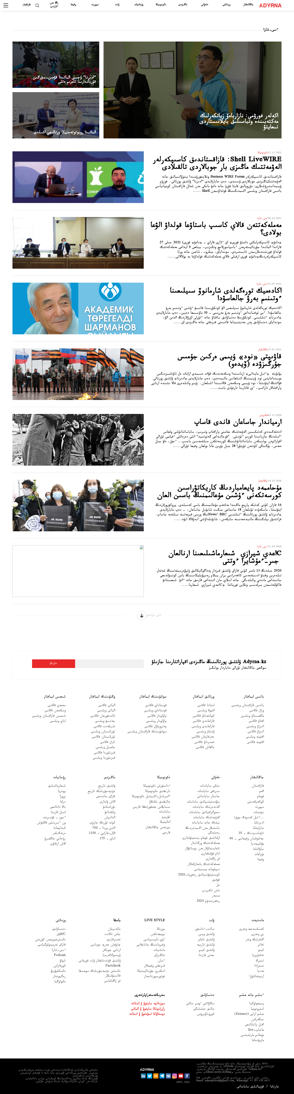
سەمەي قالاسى (57, 706)
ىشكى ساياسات (210, 786)
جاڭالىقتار (248, 5)
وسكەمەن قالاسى (55, 711)
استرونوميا (257, 1009)
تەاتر (261, 945)
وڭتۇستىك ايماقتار (102, 697)
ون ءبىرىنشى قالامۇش (51, 823)
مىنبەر (216, 896)
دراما (63, 802)
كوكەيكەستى (255, 802)
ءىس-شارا (59, 950)
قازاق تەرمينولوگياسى (51, 945)
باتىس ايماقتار (254, 697)
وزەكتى (226, 5)
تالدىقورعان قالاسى (102, 716)
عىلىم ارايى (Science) (249, 1014)
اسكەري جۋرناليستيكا (151, 971)
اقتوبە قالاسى (255, 743)
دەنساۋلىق (59, 929)
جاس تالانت (113, 935)
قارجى (166, 833)
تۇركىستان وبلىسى (103, 732)
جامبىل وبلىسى (105, 748)
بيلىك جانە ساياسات (206, 823)
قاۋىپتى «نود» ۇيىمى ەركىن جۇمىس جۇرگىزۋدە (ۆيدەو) (230, 361)
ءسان (161, 961)
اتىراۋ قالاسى (256, 732)
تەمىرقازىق (114, 940)
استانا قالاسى (205, 706)
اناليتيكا (165, 822)
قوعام (260, 797)
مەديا (260, 971)
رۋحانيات (139, 5)
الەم (261, 792)
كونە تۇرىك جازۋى (102, 823)
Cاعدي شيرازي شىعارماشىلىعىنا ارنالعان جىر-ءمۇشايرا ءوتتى (225, 558)
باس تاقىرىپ (211, 891)
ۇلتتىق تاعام (206, 940)
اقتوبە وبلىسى (255, 737)
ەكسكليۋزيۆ (58, 971)
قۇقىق (216, 880)
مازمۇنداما (258, 1041)
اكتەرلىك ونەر (255, 940)
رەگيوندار (59, 977)
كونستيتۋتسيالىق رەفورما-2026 (199, 875)
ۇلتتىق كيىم (206, 950)
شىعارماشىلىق (57, 786)
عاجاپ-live (256, 1030)
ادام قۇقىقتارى (210, 854)
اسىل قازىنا (58, 813)
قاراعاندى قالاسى (203, 721)
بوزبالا (161, 929)
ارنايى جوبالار (112, 950)
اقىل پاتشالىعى (254, 1025)
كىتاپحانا (60, 828)
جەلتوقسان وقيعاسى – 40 (246, 839)
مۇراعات (259, 855)
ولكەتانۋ (110, 813)
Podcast (60, 956)
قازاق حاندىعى (105, 797)
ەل (218, 885)
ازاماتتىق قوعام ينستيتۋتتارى (201, 838)
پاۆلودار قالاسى (157, 716)
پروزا (63, 797)
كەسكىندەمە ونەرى (251, 929)
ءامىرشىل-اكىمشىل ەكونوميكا (151, 797)
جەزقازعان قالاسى (203, 737)
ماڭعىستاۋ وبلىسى (252, 716)
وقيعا (73, 5)
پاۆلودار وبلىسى (156, 721)
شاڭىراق (159, 956)
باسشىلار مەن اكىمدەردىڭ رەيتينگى (202, 830)
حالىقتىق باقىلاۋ (159, 802)
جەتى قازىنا (206, 956)
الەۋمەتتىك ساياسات (206, 818)
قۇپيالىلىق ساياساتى (250, 1087)
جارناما (274, 1087)
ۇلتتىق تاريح (106, 786)
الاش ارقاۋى (58, 844)
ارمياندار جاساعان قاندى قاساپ (238, 423)
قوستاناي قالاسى (156, 706)
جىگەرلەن (257, 1020)
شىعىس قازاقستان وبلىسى (49, 716)
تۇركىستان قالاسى (103, 737)
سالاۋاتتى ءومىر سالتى (200, 1004)
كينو (261, 950)
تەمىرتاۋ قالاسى (204, 743)
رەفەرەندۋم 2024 (208, 901)
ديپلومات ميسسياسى (207, 870)
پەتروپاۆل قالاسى (155, 727)
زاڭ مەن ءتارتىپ (54, 5)
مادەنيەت (258, 920)
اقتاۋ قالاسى (256, 721)
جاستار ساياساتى (208, 797)
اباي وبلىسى (58, 721)
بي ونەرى (257, 935)
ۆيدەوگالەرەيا (111, 956)
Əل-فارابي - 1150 (102, 834)
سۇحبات (259, 813)
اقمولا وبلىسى (205, 711)
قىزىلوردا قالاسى (104, 753)
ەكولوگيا (60, 982)
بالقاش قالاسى (205, 748)
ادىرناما (259, 823)
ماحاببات (159, 950)
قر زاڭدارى (213, 859)
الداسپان (109, 818)
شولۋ (63, 961)
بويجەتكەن (157, 935)
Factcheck (113, 966)
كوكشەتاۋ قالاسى (203, 716)
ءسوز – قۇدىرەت (54, 818)
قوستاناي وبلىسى (155, 711)
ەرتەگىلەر (59, 834)
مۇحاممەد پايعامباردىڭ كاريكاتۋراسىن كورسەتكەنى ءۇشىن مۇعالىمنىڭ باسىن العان (219, 493)
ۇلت (117, 5)
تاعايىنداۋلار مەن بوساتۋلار (202, 849)
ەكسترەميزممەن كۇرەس (50, 940)
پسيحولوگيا (256, 1004)
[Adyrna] (271, 5)
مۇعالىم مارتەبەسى (252, 1036)
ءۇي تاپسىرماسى (154, 940)
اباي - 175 (107, 839)
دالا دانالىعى (58, 807)
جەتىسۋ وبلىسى (105, 721)
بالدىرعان (114, 929)
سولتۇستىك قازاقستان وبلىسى (147, 732)
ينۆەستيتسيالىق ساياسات (203, 802)
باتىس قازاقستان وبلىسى (247, 706)
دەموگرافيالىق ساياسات (204, 813)
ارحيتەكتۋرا (256, 977)
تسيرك (260, 961)
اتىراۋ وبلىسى (255, 727)
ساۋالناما (258, 850)
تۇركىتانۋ (109, 807)
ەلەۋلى (204, 5)
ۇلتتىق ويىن (206, 935)
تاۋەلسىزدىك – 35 (251, 834)
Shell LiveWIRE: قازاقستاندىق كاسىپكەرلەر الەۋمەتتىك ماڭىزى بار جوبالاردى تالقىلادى (217, 165)
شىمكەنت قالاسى (104, 727)
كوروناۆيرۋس (205, 1014)
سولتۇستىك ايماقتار (153, 697)
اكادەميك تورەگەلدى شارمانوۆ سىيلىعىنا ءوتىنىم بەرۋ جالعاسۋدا (226, 296)
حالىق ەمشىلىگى (203, 1009)
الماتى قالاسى (106, 706)
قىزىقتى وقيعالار (154, 966)
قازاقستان (258, 786)
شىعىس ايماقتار (55, 697)
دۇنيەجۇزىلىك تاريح (101, 792)
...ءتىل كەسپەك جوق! (249, 818)
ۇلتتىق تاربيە (205, 945)
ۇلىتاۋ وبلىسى (205, 732)
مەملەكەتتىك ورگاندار (205, 843)
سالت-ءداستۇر (204, 929)
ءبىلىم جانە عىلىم (251, 995)
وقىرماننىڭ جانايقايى (150, 945)
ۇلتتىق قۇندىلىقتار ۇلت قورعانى (100, 961)
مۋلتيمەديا (257, 844)
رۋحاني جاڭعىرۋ (55, 839)
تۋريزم (166, 817)
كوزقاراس (59, 966)
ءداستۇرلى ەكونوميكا (156, 786)
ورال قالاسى (256, 711)
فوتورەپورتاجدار (154, 977)
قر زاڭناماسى (112, 981)
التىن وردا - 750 (103, 828)
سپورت (95, 5)
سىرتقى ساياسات (209, 792)
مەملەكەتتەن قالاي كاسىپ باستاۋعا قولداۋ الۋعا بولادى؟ (216, 230)
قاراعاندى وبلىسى (203, 727)
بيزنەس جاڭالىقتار (157, 828)
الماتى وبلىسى (106, 711)
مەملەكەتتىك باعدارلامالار (204, 865)
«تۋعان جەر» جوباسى (105, 945)
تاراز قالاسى (107, 743)
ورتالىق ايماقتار (203, 697)
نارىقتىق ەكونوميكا (157, 792)
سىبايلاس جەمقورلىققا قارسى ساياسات (151, 809)
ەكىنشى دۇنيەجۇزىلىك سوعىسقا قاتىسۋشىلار (100, 973)
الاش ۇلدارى (107, 802)
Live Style (154, 920)
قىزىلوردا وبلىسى (104, 758)
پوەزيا (62, 792)
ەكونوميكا (161, 5)
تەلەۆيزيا (258, 956)
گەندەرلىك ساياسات (206, 807)
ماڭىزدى (183, 5)
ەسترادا (259, 966)
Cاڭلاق (61, 935)
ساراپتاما (258, 828)
